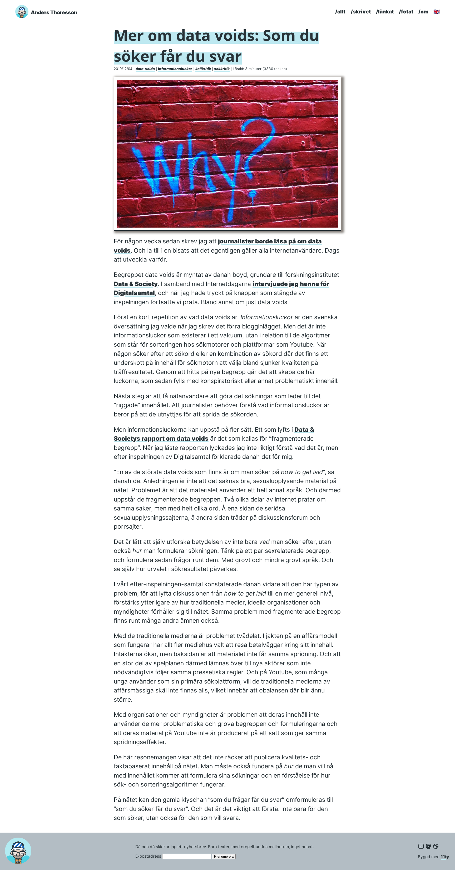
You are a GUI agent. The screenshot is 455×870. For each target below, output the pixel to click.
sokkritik (222, 69)
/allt (340, 11)
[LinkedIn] (421, 846)
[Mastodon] (428, 846)
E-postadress (148, 856)
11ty (445, 856)
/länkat (385, 11)
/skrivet (361, 11)
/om (423, 11)
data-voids (145, 69)
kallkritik (203, 69)
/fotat (406, 11)
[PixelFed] (436, 846)
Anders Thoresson (54, 12)
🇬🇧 (436, 11)
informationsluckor (175, 69)
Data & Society (136, 284)
